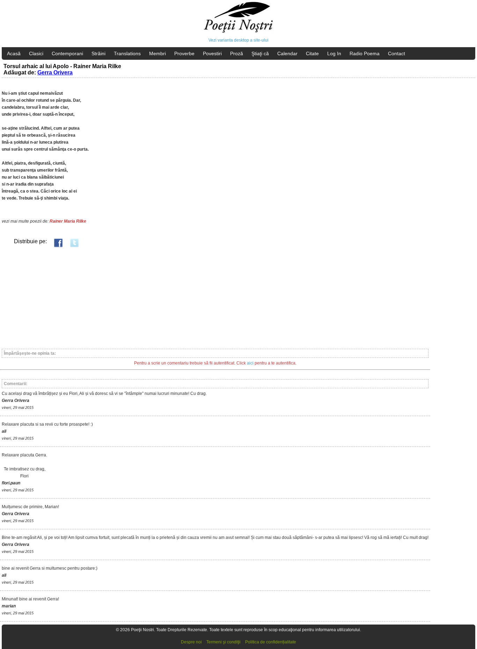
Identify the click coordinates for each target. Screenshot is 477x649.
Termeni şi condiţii (223, 642)
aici (250, 363)
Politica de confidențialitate (270, 642)
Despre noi (191, 642)
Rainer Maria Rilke (68, 221)
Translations (127, 53)
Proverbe (184, 53)
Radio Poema (365, 53)
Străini (98, 53)
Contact (396, 53)
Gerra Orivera (55, 72)
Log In (334, 53)
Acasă (14, 53)
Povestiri (212, 53)
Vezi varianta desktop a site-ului (238, 40)
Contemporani (67, 53)
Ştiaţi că (260, 53)
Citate (312, 53)
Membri (157, 53)
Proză (236, 53)
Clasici (36, 53)
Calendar (287, 53)
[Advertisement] (209, 298)
